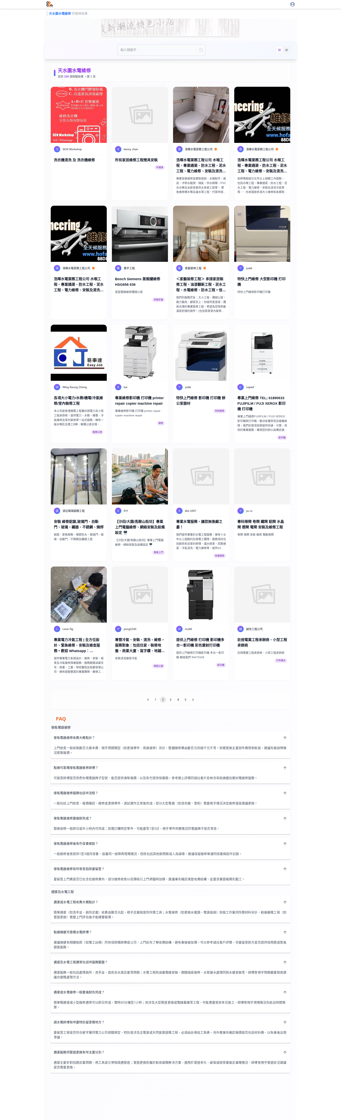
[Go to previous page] (148, 700)
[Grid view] (279, 50)
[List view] (286, 50)
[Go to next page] (193, 700)
